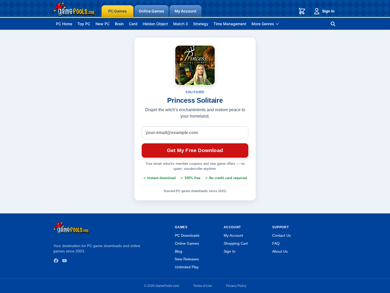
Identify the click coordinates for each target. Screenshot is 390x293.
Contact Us (281, 235)
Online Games (151, 11)
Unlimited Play (187, 267)
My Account (185, 11)
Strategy (200, 23)
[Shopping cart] (302, 11)
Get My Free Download (195, 150)
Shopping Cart (236, 243)
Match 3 (180, 23)
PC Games (117, 11)
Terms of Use (202, 286)
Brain (119, 23)
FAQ (276, 243)
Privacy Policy (236, 286)
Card (133, 23)
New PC (103, 23)
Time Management (230, 23)
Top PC (83, 23)
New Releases (187, 259)
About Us (280, 251)
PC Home (64, 23)
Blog (178, 251)
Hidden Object (155, 23)
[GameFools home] (74, 9)
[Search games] (333, 24)
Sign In (328, 11)
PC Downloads (187, 235)
